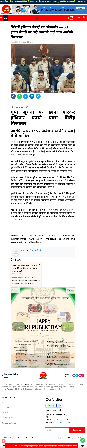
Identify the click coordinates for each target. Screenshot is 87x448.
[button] (37, 18)
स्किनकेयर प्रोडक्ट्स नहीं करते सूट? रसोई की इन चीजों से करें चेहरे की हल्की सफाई (26, 268)
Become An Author (9, 423)
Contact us (6, 407)
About (4, 402)
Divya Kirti (35, 250)
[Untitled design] (43, 367)
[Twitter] (77, 375)
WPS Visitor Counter (62, 422)
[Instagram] (82, 375)
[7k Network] (49, 13)
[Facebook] (74, 375)
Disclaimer (6, 412)
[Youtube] (79, 375)
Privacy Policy (7, 418)
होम (5, 18)
